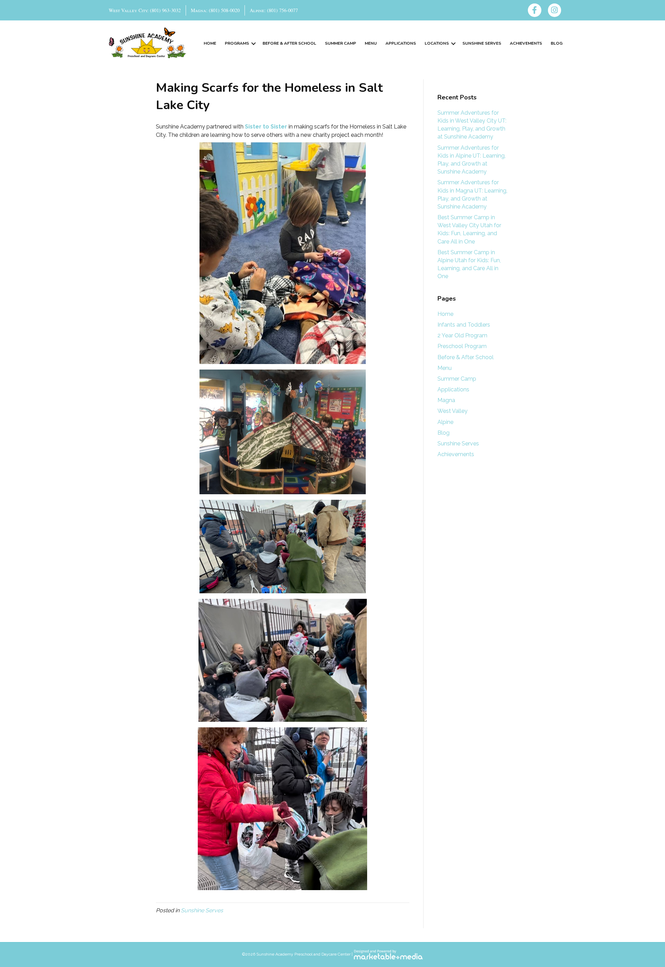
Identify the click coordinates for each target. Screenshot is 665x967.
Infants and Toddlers (463, 324)
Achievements (526, 43)
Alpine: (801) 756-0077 (274, 10)
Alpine (445, 422)
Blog (556, 43)
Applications (400, 43)
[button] (253, 43)
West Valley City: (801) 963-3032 (145, 10)
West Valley (452, 411)
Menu (371, 43)
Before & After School (289, 43)
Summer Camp (340, 43)
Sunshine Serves (481, 43)
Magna (446, 400)
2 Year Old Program (462, 335)
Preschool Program (462, 346)
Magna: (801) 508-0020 (215, 10)
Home (210, 43)
